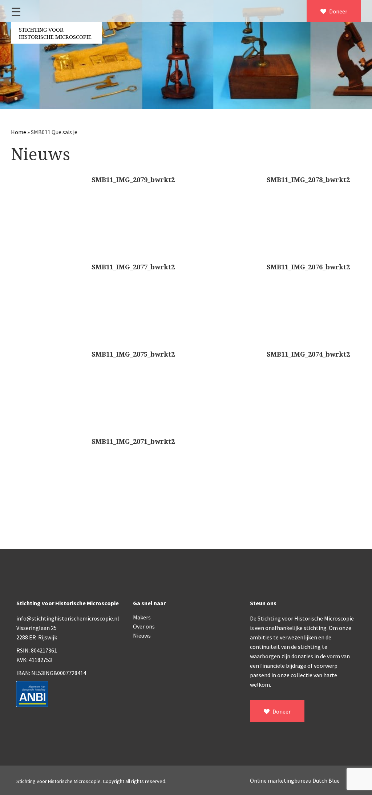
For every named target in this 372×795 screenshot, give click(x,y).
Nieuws (142, 635)
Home (18, 132)
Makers (142, 617)
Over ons (144, 626)
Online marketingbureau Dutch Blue (295, 780)
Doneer (337, 11)
